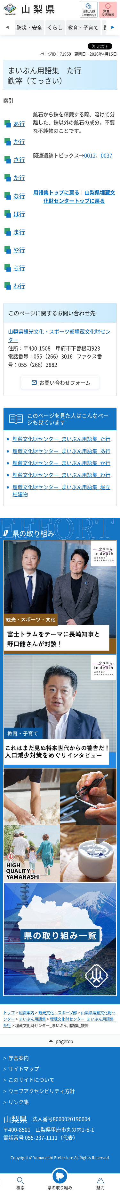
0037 (106, 155)
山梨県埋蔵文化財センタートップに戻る (79, 196)
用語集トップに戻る (56, 192)
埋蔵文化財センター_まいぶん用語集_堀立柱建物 (61, 490)
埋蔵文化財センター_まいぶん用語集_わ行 (61, 474)
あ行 (19, 123)
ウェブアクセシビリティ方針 (41, 1091)
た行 (19, 177)
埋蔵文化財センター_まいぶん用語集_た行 (61, 438)
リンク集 (18, 1102)
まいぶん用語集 (32, 1019)
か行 (19, 141)
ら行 (19, 268)
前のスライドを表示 (7, 27)
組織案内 (26, 1013)
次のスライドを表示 (113, 27)
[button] (89, 10)
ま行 (19, 232)
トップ (9, 1013)
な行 (19, 196)
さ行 (19, 159)
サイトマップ (23, 1068)
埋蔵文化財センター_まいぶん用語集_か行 (61, 462)
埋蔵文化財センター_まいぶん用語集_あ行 (61, 450)
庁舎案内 (18, 1058)
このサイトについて (31, 1079)
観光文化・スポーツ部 (57, 1013)
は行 (19, 214)
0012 (90, 155)
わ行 (19, 286)
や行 (19, 250)
